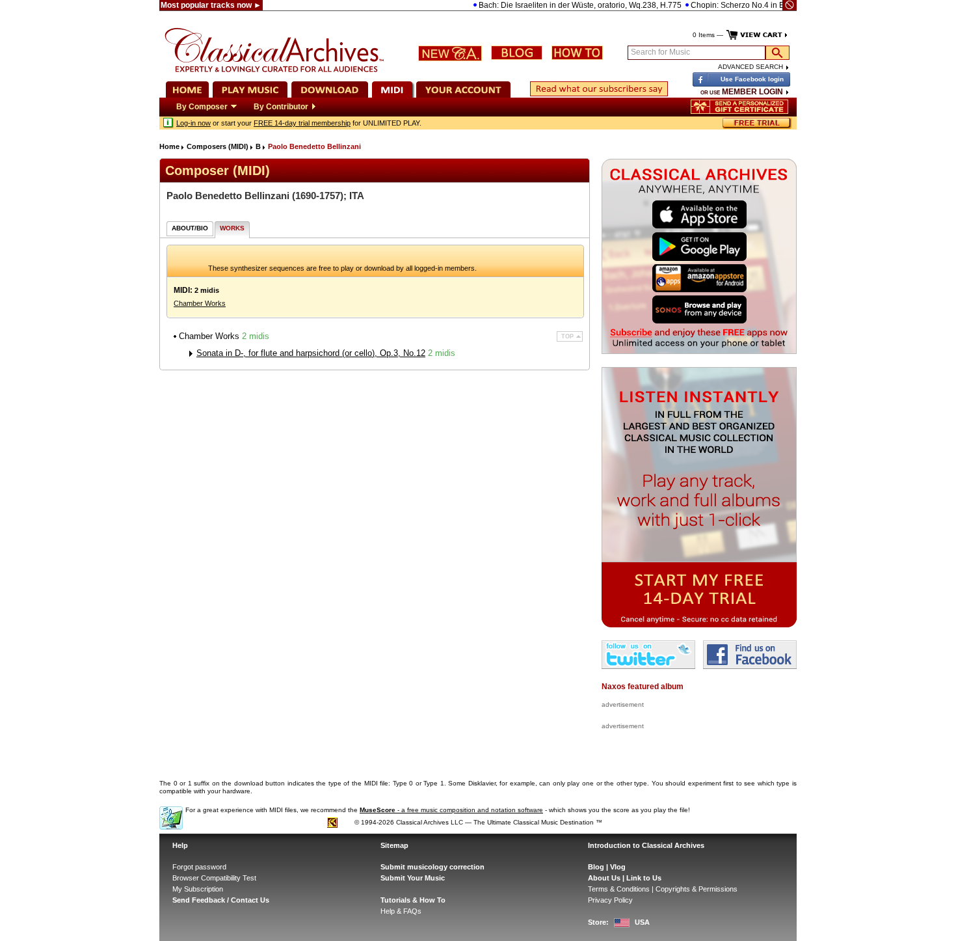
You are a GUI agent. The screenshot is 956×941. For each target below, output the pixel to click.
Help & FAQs (400, 911)
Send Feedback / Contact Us (220, 900)
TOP (567, 336)
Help (180, 845)
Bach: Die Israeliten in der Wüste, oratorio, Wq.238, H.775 (562, 5)
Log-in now (193, 123)
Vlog (618, 867)
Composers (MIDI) (217, 146)
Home (169, 146)
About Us (604, 878)
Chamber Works (200, 303)
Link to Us (643, 878)
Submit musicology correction (432, 867)
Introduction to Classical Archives (646, 845)
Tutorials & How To (412, 900)
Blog (596, 867)
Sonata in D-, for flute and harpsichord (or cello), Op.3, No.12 (310, 353)
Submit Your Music (412, 878)
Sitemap (394, 845)
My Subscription (197, 889)
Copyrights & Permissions (696, 889)
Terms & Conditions (619, 889)
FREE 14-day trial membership (302, 123)
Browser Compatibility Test (214, 878)
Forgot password (199, 867)
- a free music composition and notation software (451, 809)
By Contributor (281, 106)
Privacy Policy (610, 900)
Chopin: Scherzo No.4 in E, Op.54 (732, 5)
